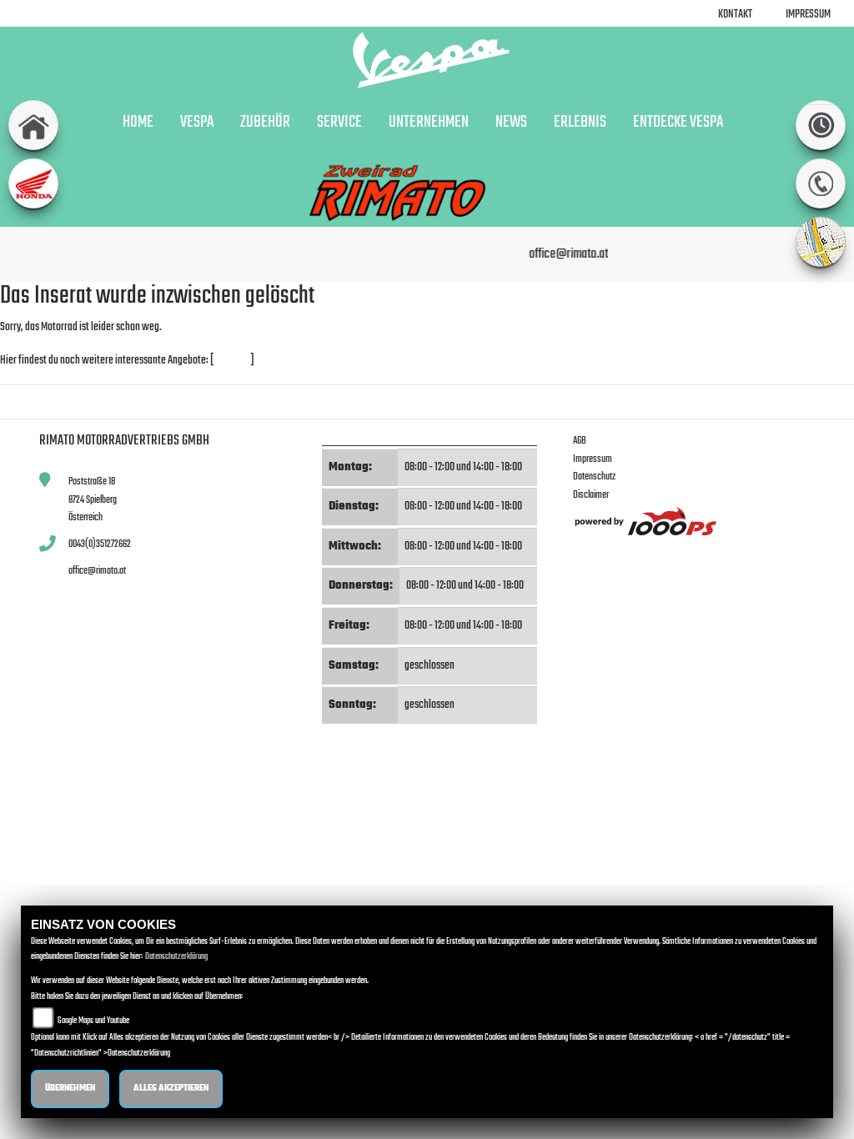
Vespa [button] (197, 122)
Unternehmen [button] (429, 122)
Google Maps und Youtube (93, 1021)
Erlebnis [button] (580, 122)
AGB (579, 440)
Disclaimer (591, 495)
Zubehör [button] (265, 122)
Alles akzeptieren (170, 1088)
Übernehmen (70, 1088)
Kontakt (735, 15)
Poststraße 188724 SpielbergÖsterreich (92, 499)
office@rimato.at (97, 571)
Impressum (808, 15)
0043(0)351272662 (99, 544)
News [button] (511, 122)
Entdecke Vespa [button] (678, 122)
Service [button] (339, 122)
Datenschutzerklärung (176, 957)
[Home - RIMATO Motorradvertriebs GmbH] (427, 60)
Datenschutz (594, 476)
